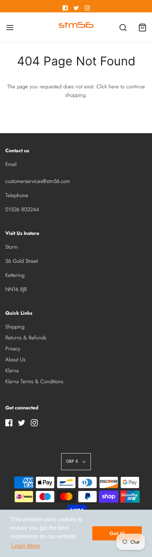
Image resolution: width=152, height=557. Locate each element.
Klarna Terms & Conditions (34, 381)
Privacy (13, 348)
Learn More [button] (25, 546)
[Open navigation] (9, 27)
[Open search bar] (123, 27)
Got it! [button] (117, 533)
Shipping (14, 327)
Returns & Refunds (25, 338)
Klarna (12, 370)
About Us (15, 359)
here (114, 86)
